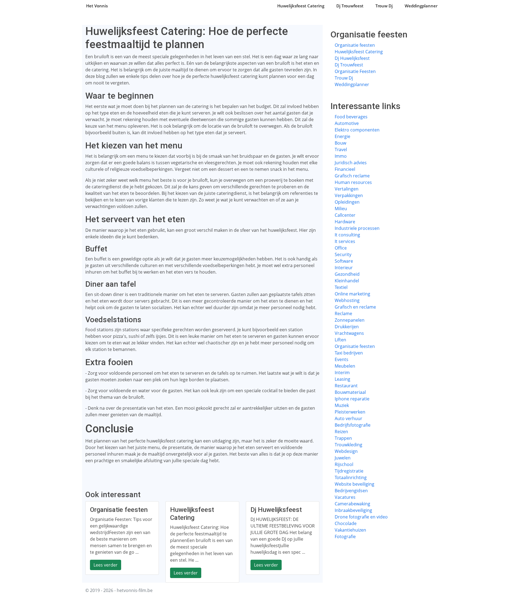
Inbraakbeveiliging (353, 510)
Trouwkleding (348, 445)
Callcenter (345, 215)
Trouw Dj (384, 5)
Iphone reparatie (352, 399)
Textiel (341, 287)
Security (343, 254)
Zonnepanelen (349, 320)
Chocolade (346, 523)
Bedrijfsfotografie (353, 425)
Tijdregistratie (349, 471)
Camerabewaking (352, 504)
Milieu (341, 209)
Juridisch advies (351, 163)
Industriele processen (357, 228)
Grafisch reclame (352, 176)
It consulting (347, 235)
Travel (341, 149)
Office (341, 248)
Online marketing (352, 294)
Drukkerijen (347, 327)
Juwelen (343, 458)
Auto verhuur (348, 418)
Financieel (345, 169)
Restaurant (346, 386)
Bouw (340, 143)
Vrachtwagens (349, 333)
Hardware (345, 222)
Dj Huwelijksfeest (352, 58)
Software (344, 261)
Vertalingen (346, 189)
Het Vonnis (97, 5)
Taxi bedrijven (349, 353)
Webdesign (346, 451)
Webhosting (347, 300)
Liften (340, 340)
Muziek (342, 405)
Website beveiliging (354, 484)
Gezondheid (347, 274)
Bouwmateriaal (350, 392)
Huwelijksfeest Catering (300, 5)
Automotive (347, 123)
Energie (342, 136)
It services (345, 241)
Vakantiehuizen (350, 530)
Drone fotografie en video (361, 517)
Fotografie (345, 536)
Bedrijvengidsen (351, 491)
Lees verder (106, 565)
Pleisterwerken (350, 412)
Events (341, 359)
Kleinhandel (347, 281)
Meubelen (345, 366)
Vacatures (345, 497)
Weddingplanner (421, 5)
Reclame (343, 313)
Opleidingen (347, 202)
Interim (342, 373)
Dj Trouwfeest (349, 5)
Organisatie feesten (355, 45)
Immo (341, 156)
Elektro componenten (357, 130)
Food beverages (351, 117)
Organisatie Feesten (355, 71)
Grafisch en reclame (355, 307)
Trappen (343, 438)
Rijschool (344, 464)
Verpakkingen (349, 195)
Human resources (353, 182)
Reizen (341, 432)
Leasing (342, 379)
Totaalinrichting (351, 477)
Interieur (344, 268)
